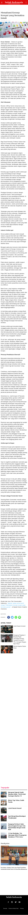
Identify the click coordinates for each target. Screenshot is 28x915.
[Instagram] (12, 902)
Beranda (5, 908)
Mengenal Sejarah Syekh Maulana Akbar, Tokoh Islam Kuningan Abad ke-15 (17, 794)
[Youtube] (19, 902)
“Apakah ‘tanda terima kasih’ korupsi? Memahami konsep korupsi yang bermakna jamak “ (13, 605)
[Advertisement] (14, 719)
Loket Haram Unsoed (19, 626)
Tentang (22, 908)
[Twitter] (12, 617)
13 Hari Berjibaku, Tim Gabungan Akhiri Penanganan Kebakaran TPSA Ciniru (17, 835)
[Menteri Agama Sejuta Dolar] (7, 649)
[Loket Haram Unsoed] (7, 629)
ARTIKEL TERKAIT (6, 623)
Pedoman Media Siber (14, 908)
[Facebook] (8, 617)
